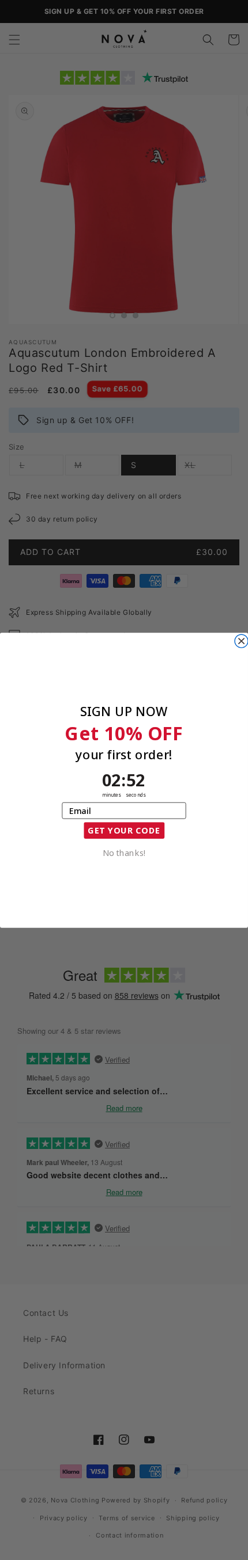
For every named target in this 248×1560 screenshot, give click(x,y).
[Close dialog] (241, 641)
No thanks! (124, 852)
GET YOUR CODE (124, 829)
